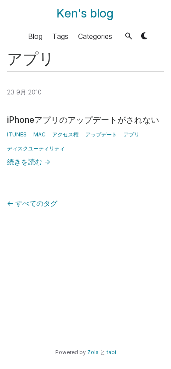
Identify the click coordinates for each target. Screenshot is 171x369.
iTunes (17, 134)
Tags (60, 35)
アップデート (101, 134)
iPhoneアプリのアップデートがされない (83, 120)
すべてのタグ (32, 203)
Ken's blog (85, 13)
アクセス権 (65, 134)
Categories (95, 35)
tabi (111, 352)
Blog (35, 35)
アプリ (131, 134)
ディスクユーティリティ (36, 148)
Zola (93, 352)
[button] (128, 36)
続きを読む (28, 161)
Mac (39, 134)
